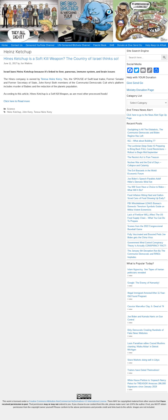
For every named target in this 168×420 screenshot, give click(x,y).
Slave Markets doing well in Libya (143, 360)
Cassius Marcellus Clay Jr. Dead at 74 (145, 306)
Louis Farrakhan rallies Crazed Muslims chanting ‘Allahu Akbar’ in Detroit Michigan (146, 346)
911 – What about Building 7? (141, 141)
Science (11, 109)
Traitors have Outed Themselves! (143, 370)
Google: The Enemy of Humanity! (143, 283)
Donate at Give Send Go (129, 45)
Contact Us (16, 45)
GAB (112, 45)
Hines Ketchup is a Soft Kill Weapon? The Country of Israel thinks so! (61, 58)
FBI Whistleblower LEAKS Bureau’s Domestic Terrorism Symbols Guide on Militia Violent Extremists (145, 206)
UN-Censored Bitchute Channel (74, 45)
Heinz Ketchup (14, 112)
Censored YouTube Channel (40, 45)
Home (5, 45)
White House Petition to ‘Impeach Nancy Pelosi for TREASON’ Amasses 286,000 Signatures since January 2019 (146, 383)
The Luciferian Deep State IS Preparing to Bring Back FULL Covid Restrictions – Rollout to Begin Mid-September (146, 149)
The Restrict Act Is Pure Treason (143, 157)
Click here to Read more (17, 101)
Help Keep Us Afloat (155, 45)
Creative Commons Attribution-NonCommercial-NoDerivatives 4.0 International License (67, 401)
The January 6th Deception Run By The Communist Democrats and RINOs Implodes (146, 254)
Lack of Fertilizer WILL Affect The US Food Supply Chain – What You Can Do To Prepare (146, 217)
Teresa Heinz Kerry (51, 79)
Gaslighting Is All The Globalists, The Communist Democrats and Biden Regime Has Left (145, 132)
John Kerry (27, 112)
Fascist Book (99, 45)
